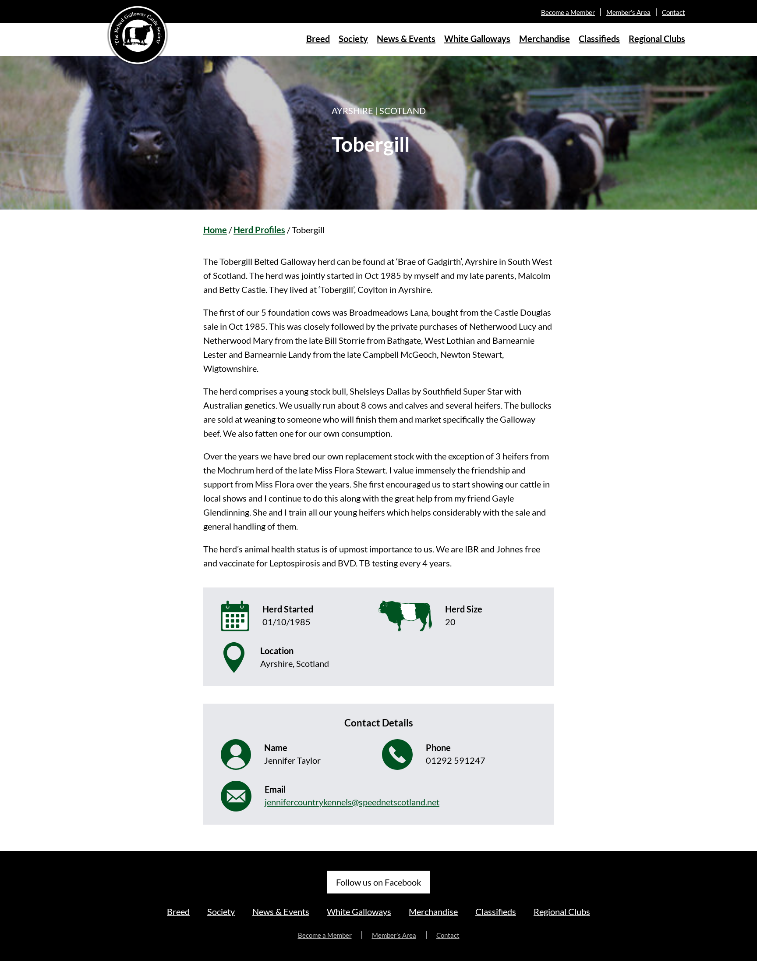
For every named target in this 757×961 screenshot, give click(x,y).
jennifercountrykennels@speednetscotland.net (352, 802)
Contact (673, 12)
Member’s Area (628, 12)
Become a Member (568, 12)
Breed (318, 38)
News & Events (406, 38)
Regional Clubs (657, 38)
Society (353, 38)
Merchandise (544, 38)
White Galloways (477, 38)
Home (215, 229)
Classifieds (599, 38)
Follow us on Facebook (378, 882)
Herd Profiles (259, 229)
